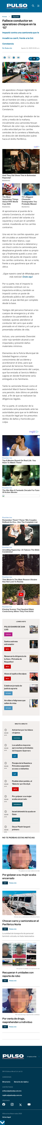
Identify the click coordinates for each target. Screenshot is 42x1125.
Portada (4, 16)
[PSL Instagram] (12, 1105)
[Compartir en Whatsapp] (13, 57)
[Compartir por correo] (18, 57)
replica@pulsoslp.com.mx (12, 1095)
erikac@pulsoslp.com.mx (11, 1091)
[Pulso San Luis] (17, 6)
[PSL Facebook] (3, 1105)
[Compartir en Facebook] (4, 57)
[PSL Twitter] (20, 1105)
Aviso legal (6, 1117)
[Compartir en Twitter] (9, 57)
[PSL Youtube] (29, 1105)
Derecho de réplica (21, 1082)
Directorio (6, 1082)
